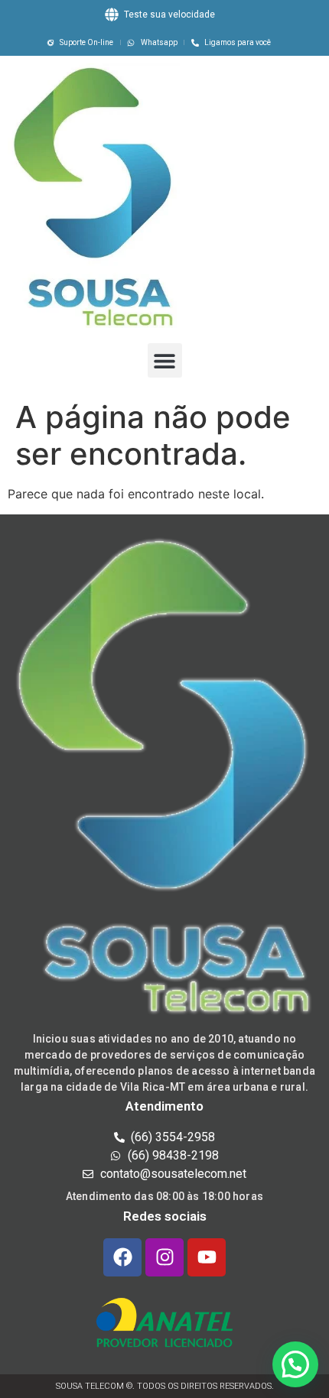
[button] (165, 360)
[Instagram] (164, 1257)
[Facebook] (122, 1257)
